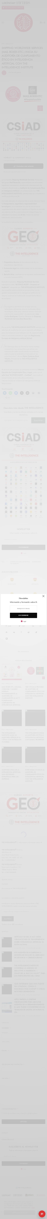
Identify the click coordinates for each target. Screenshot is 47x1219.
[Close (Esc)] (43, 597)
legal (25, 621)
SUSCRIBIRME (23, 615)
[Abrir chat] (42, 1213)
